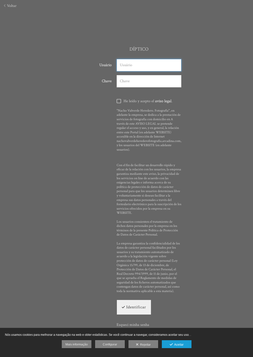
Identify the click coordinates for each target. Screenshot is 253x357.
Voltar (11, 5)
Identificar (135, 307)
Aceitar (178, 344)
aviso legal (163, 101)
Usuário (105, 65)
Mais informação (76, 344)
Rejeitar (145, 344)
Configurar (110, 344)
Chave (107, 81)
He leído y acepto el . (148, 101)
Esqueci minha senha (133, 324)
